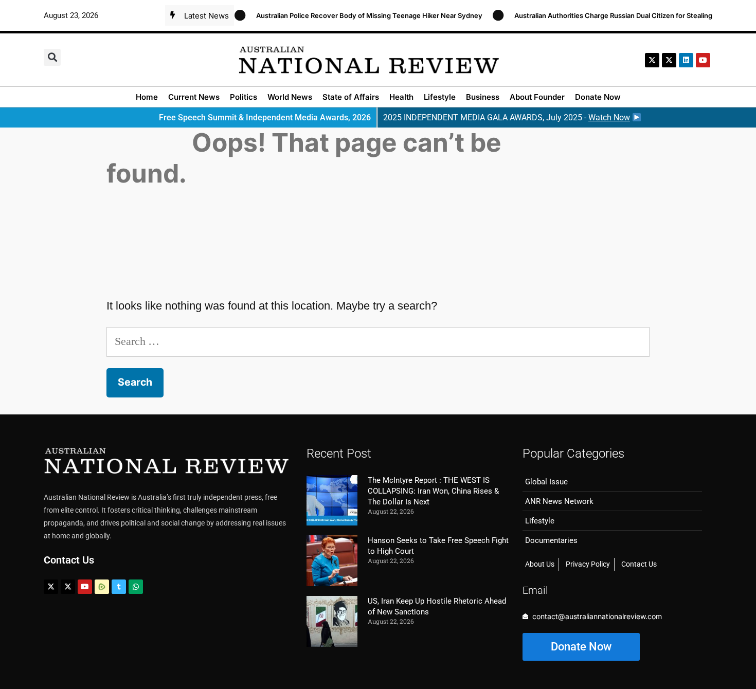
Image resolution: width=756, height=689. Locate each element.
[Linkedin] (686, 60)
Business (482, 97)
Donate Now (598, 97)
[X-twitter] (652, 60)
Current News (194, 97)
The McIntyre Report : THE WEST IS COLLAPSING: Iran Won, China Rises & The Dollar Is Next (433, 491)
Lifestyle (440, 97)
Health (401, 97)
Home (147, 97)
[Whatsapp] (136, 586)
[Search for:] (378, 341)
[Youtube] (85, 586)
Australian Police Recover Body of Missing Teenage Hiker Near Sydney (362, 15)
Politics (243, 97)
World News (289, 97)
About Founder (537, 97)
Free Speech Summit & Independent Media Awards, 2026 (265, 117)
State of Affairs (350, 97)
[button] (52, 57)
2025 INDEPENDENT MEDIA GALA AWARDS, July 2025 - (506, 117)
